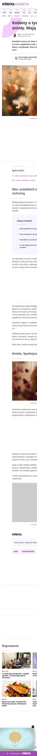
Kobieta (10, 16)
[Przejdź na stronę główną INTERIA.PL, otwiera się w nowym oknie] (8, 4)
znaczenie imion (28, 551)
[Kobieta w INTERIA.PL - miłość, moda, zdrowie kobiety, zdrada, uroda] (22, 4)
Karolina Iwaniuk (28, 34)
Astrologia (25, 16)
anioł (15, 551)
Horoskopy (17, 16)
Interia (4, 16)
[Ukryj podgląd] (33, 727)
